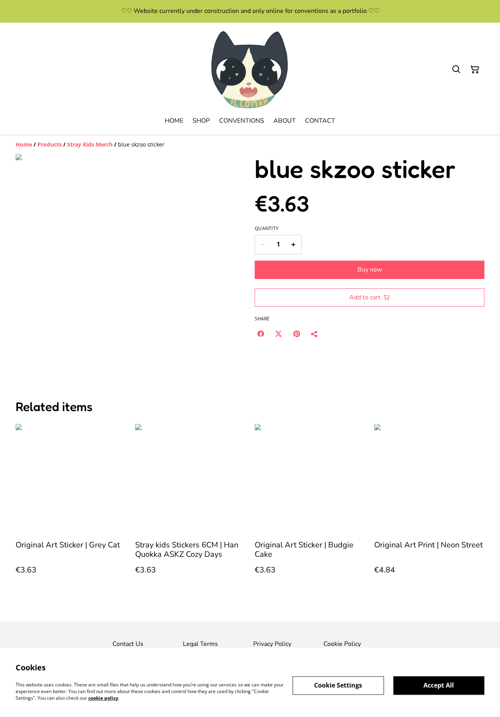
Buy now (369, 269)
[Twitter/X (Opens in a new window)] (278, 334)
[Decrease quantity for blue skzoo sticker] (263, 244)
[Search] (456, 69)
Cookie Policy (342, 644)
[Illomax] (250, 69)
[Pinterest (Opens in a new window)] (296, 334)
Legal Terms (200, 644)
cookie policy (103, 697)
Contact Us (127, 644)
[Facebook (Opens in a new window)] (260, 334)
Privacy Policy (272, 644)
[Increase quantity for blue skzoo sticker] (294, 244)
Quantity (267, 228)
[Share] (314, 334)
